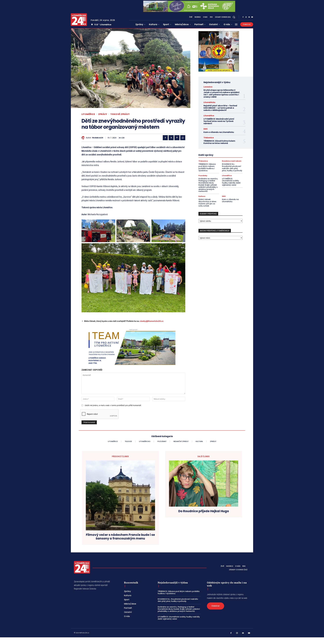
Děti (205, 129)
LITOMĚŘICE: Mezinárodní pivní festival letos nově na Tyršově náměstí (219, 121)
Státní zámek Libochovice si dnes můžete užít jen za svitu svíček (207, 202)
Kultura (201, 196)
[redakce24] (84, 137)
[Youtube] (252, 17)
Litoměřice (88, 114)
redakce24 (97, 138)
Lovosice (208, 87)
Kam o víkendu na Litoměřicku (219, 132)
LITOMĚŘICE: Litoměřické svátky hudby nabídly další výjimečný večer (231, 181)
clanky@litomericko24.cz (152, 321)
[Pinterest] (176, 137)
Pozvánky (202, 175)
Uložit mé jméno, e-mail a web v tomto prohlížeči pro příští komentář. (113, 405)
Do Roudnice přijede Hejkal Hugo (203, 511)
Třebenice (209, 138)
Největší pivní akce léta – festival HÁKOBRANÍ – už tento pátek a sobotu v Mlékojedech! (220, 108)
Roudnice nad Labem (231, 161)
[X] (171, 137)
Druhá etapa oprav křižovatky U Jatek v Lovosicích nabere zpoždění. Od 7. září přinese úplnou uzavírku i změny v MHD (222, 93)
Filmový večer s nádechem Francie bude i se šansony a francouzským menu (120, 536)
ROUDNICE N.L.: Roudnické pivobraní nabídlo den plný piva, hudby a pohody (232, 167)
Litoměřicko (209, 102)
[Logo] (79, 19)
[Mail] (249, 17)
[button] (234, 17)
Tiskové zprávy (120, 114)
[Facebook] (243, 17)
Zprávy (102, 114)
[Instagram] (246, 17)
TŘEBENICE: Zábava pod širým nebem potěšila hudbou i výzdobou (207, 167)
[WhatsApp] (182, 137)
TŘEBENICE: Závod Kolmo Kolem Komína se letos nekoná (219, 142)
